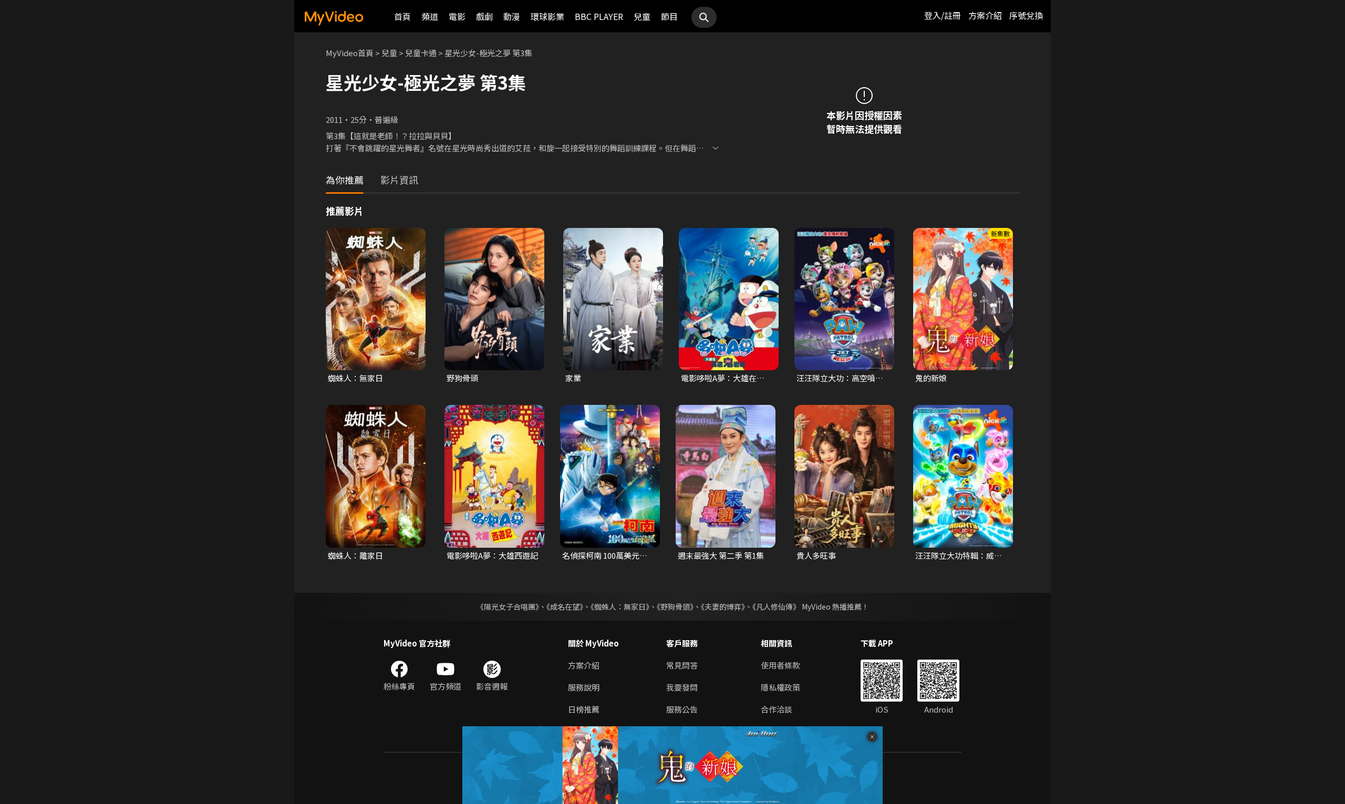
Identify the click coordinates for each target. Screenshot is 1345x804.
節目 (669, 16)
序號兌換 (1026, 15)
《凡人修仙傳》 (776, 606)
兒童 (642, 16)
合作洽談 (776, 709)
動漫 (511, 16)
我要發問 (682, 687)
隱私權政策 (780, 687)
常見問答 (682, 665)
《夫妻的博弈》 (723, 606)
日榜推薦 (583, 709)
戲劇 (484, 16)
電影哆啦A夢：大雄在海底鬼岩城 (726, 378)
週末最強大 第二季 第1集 (721, 555)
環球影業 (547, 16)
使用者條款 (780, 665)
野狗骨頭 (462, 377)
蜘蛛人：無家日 (355, 377)
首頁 (402, 16)
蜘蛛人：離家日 (355, 555)
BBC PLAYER (599, 16)
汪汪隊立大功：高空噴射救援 (839, 378)
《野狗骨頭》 (675, 606)
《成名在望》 (564, 606)
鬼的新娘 (931, 377)
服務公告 (682, 709)
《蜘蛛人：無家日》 (620, 606)
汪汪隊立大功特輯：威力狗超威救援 (958, 555)
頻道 (429, 16)
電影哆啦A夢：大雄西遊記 (492, 555)
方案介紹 (985, 15)
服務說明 (583, 687)
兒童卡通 (421, 52)
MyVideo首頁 (350, 52)
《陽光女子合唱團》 (508, 606)
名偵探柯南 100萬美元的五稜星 (604, 555)
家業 (573, 377)
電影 (457, 16)
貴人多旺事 (816, 555)
